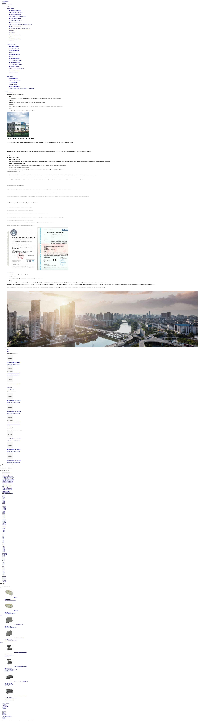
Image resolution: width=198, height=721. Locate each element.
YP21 (3, 562)
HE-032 (21, 16)
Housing (1, 642)
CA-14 (12, 80)
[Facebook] (4, 714)
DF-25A (19, 68)
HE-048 (24, 16)
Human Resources (5, 1)
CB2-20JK (28, 88)
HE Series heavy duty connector (7, 476)
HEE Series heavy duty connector (8, 477)
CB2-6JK (10, 88)
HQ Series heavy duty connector (7, 481)
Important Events (10, 389)
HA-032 (21, 12)
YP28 (3, 563)
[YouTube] (4, 712)
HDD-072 (17, 28)
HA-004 (13, 12)
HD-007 (10, 24)
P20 (9, 48)
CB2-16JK (24, 88)
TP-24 (14, 72)
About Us (4, 704)
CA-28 (19, 80)
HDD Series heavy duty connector (8, 479)
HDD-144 (24, 28)
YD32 (14, 60)
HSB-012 (13, 32)
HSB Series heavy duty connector (8, 480)
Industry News (9, 427)
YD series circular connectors (7, 486)
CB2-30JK (32, 88)
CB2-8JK (13, 88)
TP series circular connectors (7, 488)
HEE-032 (10, 20)
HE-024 (18, 16)
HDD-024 (10, 28)
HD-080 (30, 24)
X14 (9, 52)
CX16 (10, 56)
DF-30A (22, 68)
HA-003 (10, 12)
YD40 (16, 60)
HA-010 (16, 12)
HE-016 (15, 16)
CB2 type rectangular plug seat (7, 493)
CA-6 (10, 80)
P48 (15, 48)
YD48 (19, 60)
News (8, 351)
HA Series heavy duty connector (7, 475)
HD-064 (27, 24)
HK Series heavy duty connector (7, 482)
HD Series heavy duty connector (7, 478)
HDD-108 (21, 28)
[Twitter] (4, 713)
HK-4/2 (12, 40)
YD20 (10, 60)
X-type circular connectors (6, 484)
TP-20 (12, 72)
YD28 (12, 60)
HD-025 (18, 24)
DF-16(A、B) (11, 68)
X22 (11, 52)
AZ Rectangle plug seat (6, 492)
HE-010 (12, 16)
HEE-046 (13, 20)
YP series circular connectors (7, 489)
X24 (12, 52)
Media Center (7, 347)
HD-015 (16, 24)
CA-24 (17, 80)
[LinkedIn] (4, 711)
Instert (1, 587)
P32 (12, 48)
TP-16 (10, 72)
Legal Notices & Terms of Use (7, 716)
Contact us (4, 3)
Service (3, 2)
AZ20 (14, 84)
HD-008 (13, 24)
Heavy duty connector (6, 472)
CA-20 (14, 80)
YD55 (21, 60)
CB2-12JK (21, 88)
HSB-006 (10, 32)
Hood (1, 615)
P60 (18, 48)
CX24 (12, 56)
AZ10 (10, 84)
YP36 (3, 564)
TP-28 (16, 72)
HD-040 (21, 24)
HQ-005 (10, 36)
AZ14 (12, 84)
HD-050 (24, 24)
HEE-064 (17, 20)
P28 (10, 48)
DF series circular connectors (7, 487)
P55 (16, 48)
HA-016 (18, 12)
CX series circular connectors (7, 485)
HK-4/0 (10, 40)
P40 (13, 48)
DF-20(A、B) (16, 68)
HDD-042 (14, 28)
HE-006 (10, 16)
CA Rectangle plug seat (6, 491)
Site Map (3, 718)
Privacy (3, 717)
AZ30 (16, 84)
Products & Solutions (8, 6)
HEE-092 (20, 20)
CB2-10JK (17, 88)
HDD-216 (28, 28)
